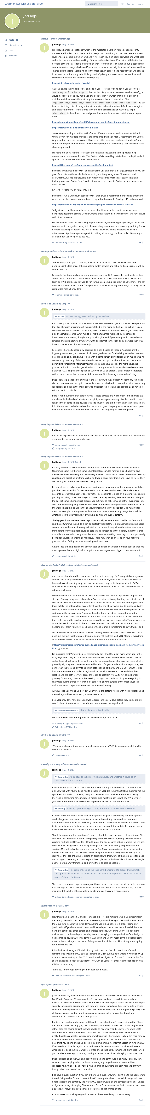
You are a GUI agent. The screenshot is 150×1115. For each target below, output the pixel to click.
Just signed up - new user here (55, 905)
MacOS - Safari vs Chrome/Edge (56, 38)
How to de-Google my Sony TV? (56, 303)
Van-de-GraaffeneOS (68, 710)
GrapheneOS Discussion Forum (24, 3)
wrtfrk (61, 316)
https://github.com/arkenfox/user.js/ (71, 83)
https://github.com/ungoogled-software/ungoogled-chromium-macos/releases (92, 204)
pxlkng (61, 808)
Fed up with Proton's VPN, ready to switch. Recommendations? (70, 565)
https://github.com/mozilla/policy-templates (75, 127)
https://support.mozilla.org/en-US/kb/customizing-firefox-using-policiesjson (91, 122)
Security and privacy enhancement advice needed (64, 764)
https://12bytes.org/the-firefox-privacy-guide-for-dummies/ (82, 165)
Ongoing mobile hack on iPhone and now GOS (62, 424)
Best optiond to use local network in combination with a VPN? (69, 251)
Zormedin (63, 777)
